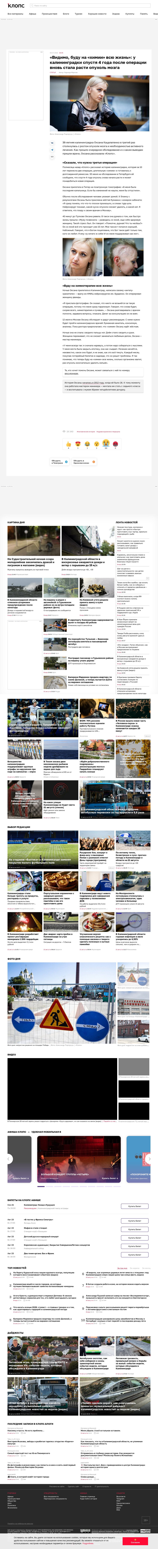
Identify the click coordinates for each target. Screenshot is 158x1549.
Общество (12, 1501)
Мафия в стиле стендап (35, 1228)
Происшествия (49, 13)
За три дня (122, 1268)
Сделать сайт (73, 1486)
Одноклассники (123, 1503)
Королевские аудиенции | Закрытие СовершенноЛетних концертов (57, 1245)
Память (144, 13)
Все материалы (15, 13)
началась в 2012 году (93, 382)
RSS (118, 1510)
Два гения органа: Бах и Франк (39, 1253)
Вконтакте (120, 1496)
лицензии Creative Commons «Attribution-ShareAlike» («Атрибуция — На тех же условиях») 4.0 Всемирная (115, 1531)
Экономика (12, 1508)
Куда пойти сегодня (88, 1499)
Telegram (120, 1499)
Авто (9, 1503)
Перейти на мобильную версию (20, 1524)
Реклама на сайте (56, 1486)
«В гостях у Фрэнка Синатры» (38, 1219)
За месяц (146, 1268)
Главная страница (87, 1496)
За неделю (134, 1268)
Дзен (118, 1508)
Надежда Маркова (70, 72)
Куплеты (129, 13)
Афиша (32, 13)
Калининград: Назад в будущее (39, 1205)
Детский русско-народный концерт (41, 1236)
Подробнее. (88, 1543)
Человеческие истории (86, 432)
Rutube (119, 1505)
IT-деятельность (102, 1486)
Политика (12, 1505)
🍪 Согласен (135, 1541)
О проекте (86, 1486)
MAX (118, 1501)
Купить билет (134, 1206)
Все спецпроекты (51, 1496)
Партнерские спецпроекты (55, 1499)
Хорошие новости (97, 13)
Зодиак (116, 13)
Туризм (78, 13)
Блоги (66, 13)
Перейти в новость (111, 1121)
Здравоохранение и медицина (109, 432)
